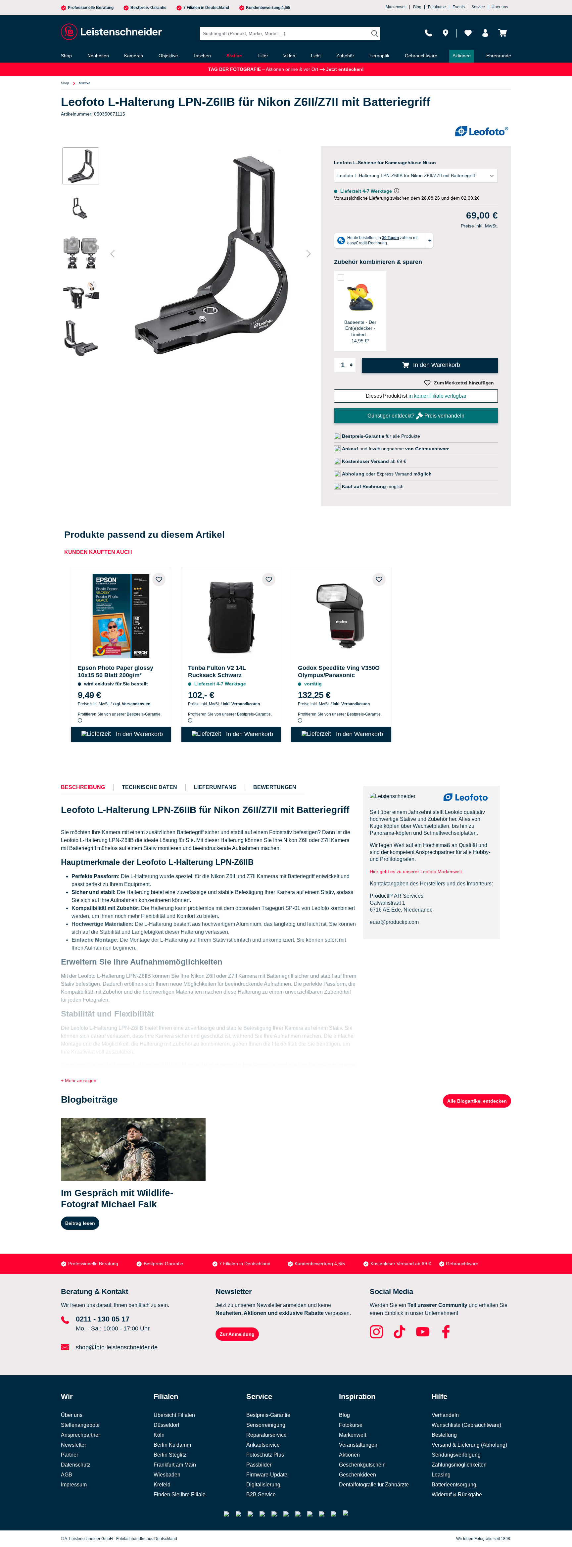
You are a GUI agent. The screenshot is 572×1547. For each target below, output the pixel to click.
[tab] (83, 787)
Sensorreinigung (265, 1425)
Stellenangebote (80, 1425)
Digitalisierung (263, 1484)
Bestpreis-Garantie (148, 8)
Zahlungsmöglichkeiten (459, 1465)
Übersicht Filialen (174, 1415)
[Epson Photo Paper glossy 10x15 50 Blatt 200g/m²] (121, 614)
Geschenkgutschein (362, 1465)
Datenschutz (75, 1465)
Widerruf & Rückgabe (457, 1494)
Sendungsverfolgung (456, 1455)
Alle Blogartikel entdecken (477, 1101)
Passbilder (258, 1465)
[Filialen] (445, 33)
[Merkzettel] (468, 33)
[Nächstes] (309, 254)
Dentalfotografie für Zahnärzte (374, 1484)
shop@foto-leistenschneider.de (117, 1347)
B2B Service (261, 1494)
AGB (66, 1474)
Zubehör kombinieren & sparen (378, 262)
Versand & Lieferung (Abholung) (469, 1445)
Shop (65, 83)
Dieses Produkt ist (416, 396)
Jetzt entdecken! (344, 69)
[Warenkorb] (502, 33)
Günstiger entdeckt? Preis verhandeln (415, 416)
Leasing (441, 1474)
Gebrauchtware (462, 1263)
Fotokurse (437, 7)
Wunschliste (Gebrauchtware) (466, 1425)
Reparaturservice (266, 1435)
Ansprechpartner (80, 1435)
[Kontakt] (428, 33)
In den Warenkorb (435, 365)
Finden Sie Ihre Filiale (180, 1494)
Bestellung (444, 1435)
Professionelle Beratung (91, 8)
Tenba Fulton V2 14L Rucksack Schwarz (217, 671)
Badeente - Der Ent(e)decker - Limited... (360, 328)
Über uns (500, 7)
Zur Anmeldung (237, 1334)
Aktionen (349, 1455)
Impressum (74, 1484)
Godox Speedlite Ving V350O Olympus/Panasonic (339, 671)
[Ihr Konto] (485, 33)
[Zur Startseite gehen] (110, 32)
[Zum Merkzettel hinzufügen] (159, 579)
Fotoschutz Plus (265, 1455)
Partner (69, 1455)
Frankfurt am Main (175, 1465)
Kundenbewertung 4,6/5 (268, 8)
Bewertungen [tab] (274, 787)
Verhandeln (445, 1415)
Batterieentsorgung (454, 1484)
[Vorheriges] (112, 254)
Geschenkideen (357, 1474)
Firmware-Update (266, 1474)
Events (459, 7)
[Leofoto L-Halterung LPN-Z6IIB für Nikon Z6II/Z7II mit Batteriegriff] (210, 253)
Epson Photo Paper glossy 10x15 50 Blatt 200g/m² (115, 671)
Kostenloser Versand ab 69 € (400, 1263)
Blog (417, 7)
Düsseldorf (166, 1425)
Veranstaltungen (358, 1445)
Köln (159, 1435)
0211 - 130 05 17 (102, 1319)
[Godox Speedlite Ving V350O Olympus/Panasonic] (341, 614)
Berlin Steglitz (170, 1455)
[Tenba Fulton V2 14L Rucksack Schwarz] (231, 614)
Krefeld (162, 1484)
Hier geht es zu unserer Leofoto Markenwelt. (416, 871)
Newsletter (73, 1445)
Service (478, 7)
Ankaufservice (263, 1445)
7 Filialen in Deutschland (206, 8)
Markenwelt (396, 7)
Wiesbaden (167, 1474)
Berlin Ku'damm (172, 1445)
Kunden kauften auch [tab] (98, 552)
